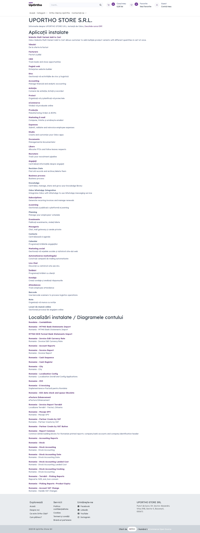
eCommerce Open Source (159, 529)
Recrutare (33, 154)
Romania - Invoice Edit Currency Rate (47, 338)
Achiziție (33, 88)
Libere (32, 146)
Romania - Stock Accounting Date (45, 454)
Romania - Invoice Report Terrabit (45, 404)
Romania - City (36, 366)
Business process (37, 175)
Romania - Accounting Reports (43, 438)
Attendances (35, 285)
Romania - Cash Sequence (41, 357)
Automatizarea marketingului (43, 256)
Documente (34, 139)
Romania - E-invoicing (39, 385)
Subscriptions (35, 197)
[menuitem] (32, 13)
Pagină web (34, 66)
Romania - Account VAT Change (44, 488)
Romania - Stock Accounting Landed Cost (49, 462)
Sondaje (32, 277)
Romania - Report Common (42, 431)
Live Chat (33, 263)
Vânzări (32, 44)
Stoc (31, 73)
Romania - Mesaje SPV (40, 412)
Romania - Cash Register (41, 362)
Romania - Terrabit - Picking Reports (46, 476)
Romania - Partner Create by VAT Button (48, 426)
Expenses (33, 124)
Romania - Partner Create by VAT (45, 419)
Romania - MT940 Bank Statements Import (50, 327)
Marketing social (37, 248)
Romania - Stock (37, 442)
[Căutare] (100, 5)
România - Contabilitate (40, 322)
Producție (33, 110)
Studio (32, 132)
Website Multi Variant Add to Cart (45, 37)
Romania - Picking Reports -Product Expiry (49, 483)
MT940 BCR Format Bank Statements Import (50, 334)
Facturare (33, 52)
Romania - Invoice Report (41, 350)
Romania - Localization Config (43, 374)
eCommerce (34, 103)
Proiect (32, 95)
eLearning (33, 205)
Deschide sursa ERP (93, 26)
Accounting (34, 81)
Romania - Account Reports (42, 346)
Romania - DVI (36, 381)
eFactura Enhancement (40, 397)
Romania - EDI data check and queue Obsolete (51, 393)
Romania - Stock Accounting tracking (46, 469)
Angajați (33, 161)
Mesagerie (34, 226)
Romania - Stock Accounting (42, 447)
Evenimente (34, 219)
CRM (31, 59)
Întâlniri (32, 270)
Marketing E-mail (37, 117)
